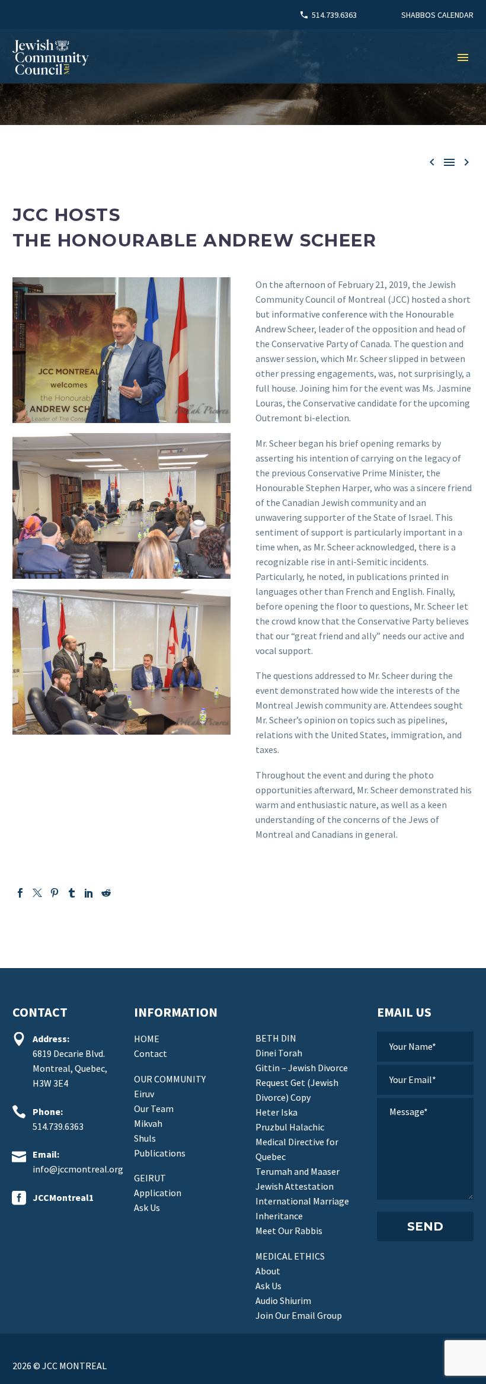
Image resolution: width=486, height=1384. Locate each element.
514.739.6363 (334, 14)
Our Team (154, 1108)
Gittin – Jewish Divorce (301, 1068)
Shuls (145, 1138)
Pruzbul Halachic (289, 1127)
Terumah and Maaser (297, 1171)
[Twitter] (37, 893)
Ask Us (147, 1207)
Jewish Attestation (294, 1186)
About (267, 1271)
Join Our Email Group (298, 1315)
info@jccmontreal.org (78, 1169)
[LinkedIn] (89, 893)
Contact (150, 1053)
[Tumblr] (71, 893)
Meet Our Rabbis (288, 1230)
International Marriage (302, 1201)
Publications (160, 1153)
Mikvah (148, 1123)
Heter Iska (276, 1112)
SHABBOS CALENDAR (437, 14)
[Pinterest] (54, 893)
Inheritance (279, 1216)
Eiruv (144, 1094)
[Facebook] (20, 893)
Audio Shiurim (283, 1300)
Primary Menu (463, 57)
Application (157, 1193)
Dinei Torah (278, 1053)
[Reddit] (106, 893)
